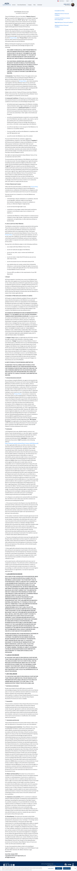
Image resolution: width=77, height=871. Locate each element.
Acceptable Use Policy (59, 10)
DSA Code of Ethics (59, 865)
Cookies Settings (51, 868)
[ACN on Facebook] (4, 865)
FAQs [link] (34, 4)
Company (30, 4)
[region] (38, 868)
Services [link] (14, 4)
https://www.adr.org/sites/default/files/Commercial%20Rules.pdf (21, 443)
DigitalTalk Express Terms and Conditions (64, 22)
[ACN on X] (9, 865)
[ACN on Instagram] (6, 865)
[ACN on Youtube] (11, 865)
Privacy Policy (13, 37)
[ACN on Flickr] (13, 865)
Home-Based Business (21, 4)
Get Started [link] (39, 4)
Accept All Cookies (67, 868)
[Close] (75, 868)
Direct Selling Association (58, 863)
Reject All (58, 868)
